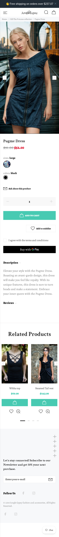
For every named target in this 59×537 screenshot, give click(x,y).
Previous (3, 363)
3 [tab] (33, 420)
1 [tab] (22, 420)
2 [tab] (29, 420)
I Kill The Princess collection (21, 19)
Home (4, 19)
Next (56, 363)
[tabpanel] (15, 376)
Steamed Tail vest (44, 388)
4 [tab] (38, 420)
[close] (55, 4)
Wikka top (14, 388)
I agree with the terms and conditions (28, 240)
